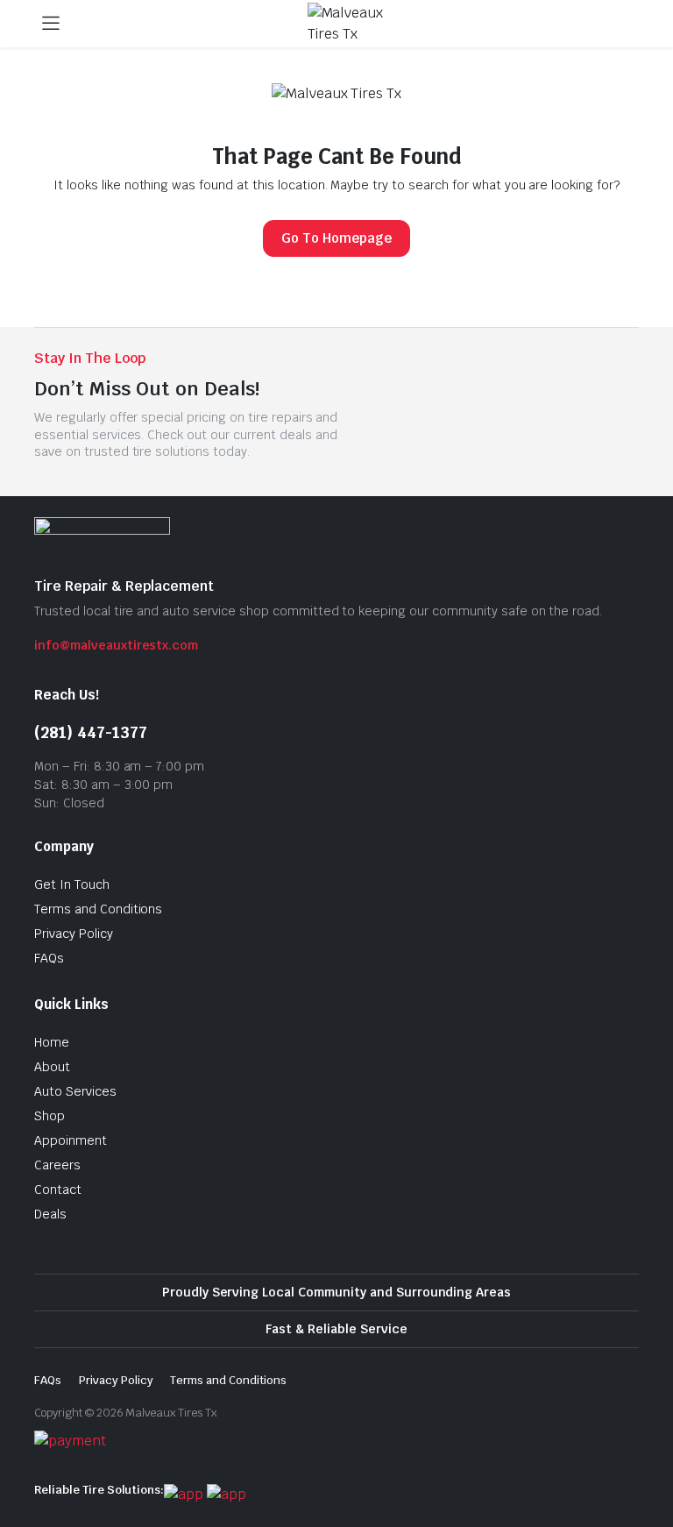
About (52, 1067)
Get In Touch (72, 884)
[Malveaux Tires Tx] (354, 24)
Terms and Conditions (98, 909)
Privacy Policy (73, 933)
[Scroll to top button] (644, 1448)
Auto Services (75, 1091)
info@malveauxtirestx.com (116, 645)
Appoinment (70, 1140)
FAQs (49, 958)
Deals (50, 1214)
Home (51, 1042)
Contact (57, 1189)
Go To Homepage (336, 238)
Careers (57, 1165)
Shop (49, 1116)
